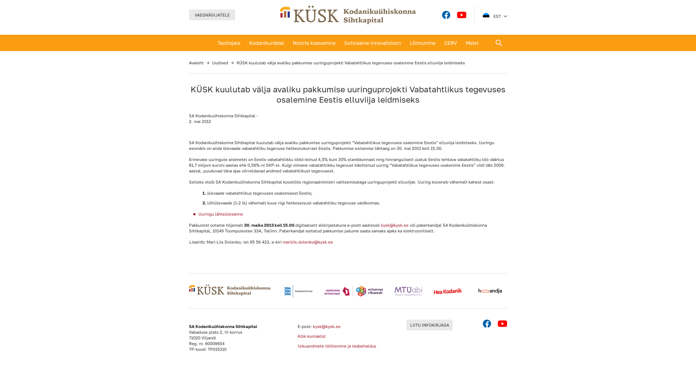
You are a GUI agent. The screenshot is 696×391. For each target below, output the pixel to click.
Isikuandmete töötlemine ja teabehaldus (337, 345)
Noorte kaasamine (314, 43)
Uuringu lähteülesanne (220, 214)
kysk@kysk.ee (395, 225)
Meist (472, 43)
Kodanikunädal (266, 43)
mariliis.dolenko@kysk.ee (308, 241)
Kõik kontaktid (311, 336)
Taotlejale (228, 43)
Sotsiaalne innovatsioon (372, 43)
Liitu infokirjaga (429, 325)
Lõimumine (423, 43)
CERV (450, 43)
